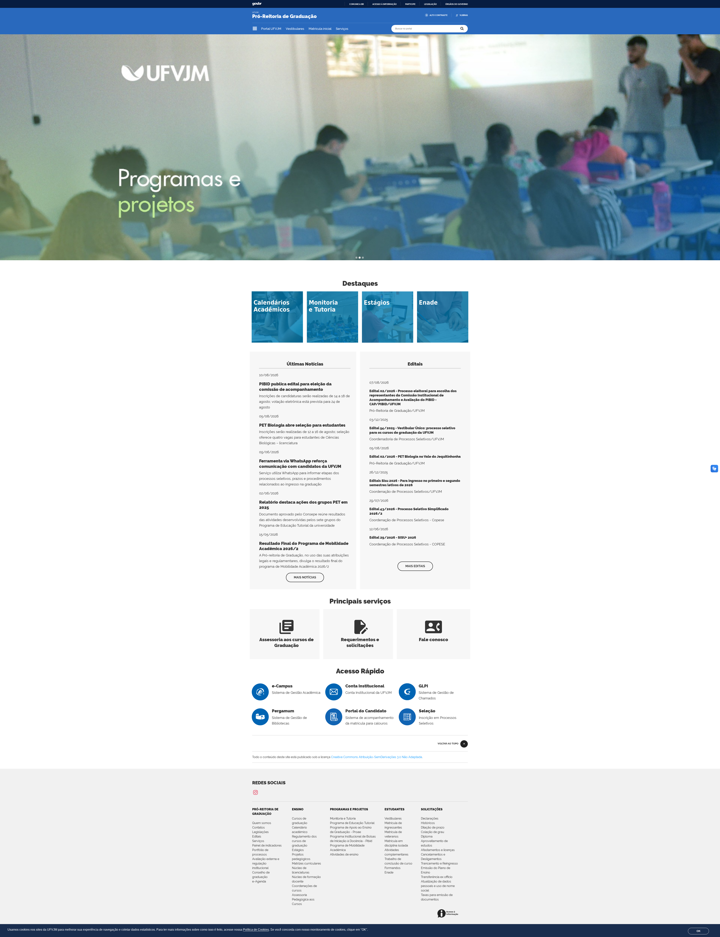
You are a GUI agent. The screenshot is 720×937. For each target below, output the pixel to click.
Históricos (428, 823)
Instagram (255, 792)
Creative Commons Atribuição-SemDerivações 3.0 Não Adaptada (376, 757)
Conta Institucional (364, 685)
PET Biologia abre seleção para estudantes (302, 425)
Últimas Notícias (305, 364)
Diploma (427, 836)
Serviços (342, 29)
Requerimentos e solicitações (360, 639)
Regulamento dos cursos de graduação (304, 841)
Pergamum (283, 710)
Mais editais (415, 566)
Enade (389, 872)
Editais (415, 364)
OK (698, 931)
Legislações (260, 832)
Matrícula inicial (320, 29)
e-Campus (282, 685)
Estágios (298, 850)
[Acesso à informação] (448, 913)
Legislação (430, 4)
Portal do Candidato (365, 710)
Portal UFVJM (271, 29)
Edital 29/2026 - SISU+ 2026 (392, 537)
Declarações (429, 818)
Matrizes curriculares (306, 863)
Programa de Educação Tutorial (352, 823)
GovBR (257, 4)
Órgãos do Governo (456, 4)
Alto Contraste (439, 15)
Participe (410, 4)
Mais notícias (305, 577)
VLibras (464, 15)
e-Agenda (259, 881)
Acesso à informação (384, 4)
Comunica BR (356, 4)
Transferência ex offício (436, 877)
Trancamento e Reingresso (439, 863)
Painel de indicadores (267, 845)
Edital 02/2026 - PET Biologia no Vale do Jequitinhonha (415, 456)
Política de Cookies (256, 929)
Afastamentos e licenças (438, 850)
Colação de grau (432, 832)
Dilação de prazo (432, 827)
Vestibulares (295, 29)
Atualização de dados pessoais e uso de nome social (438, 886)
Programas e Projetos (349, 809)
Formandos (392, 868)
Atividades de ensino (344, 854)
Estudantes (394, 809)
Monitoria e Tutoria (343, 818)
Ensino (297, 809)
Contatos (258, 827)
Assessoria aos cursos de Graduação (286, 639)
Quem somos (261, 823)
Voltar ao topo (448, 743)
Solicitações (431, 809)
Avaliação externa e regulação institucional (265, 863)
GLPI (423, 685)
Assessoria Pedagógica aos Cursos (303, 899)
